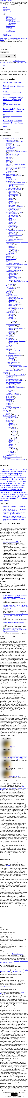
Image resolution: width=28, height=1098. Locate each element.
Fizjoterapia (12, 288)
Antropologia (12, 297)
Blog (4, 13)
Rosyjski (11, 253)
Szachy (14, 237)
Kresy (10, 198)
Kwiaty (14, 448)
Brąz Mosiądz (9, 396)
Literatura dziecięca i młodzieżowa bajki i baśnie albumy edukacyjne (16, 265)
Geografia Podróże (10, 147)
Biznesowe (12, 339)
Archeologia (12, 191)
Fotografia (11, 358)
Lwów (14, 431)
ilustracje (5, 481)
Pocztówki (8, 421)
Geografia (8, 181)
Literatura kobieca (13, 277)
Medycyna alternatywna (15, 179)
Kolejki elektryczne (14, 407)
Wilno (13, 437)
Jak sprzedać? (6, 9)
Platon (23, 487)
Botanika (11, 315)
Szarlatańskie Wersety (14, 21)
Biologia (11, 314)
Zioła (10, 290)
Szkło (13, 360)
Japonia (10, 481)
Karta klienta (9, 27)
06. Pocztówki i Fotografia (9, 416)
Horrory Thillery (13, 274)
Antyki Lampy (9, 377)
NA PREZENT (7, 36)
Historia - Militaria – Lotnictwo (14, 212)
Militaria (11, 201)
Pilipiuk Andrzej (18, 487)
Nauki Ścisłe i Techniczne (12, 324)
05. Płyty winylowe (8, 408)
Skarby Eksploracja (14, 208)
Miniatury (11, 336)
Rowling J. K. (6, 494)
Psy (13, 319)
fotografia (4, 477)
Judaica (8, 254)
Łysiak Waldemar (4, 500)
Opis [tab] (4, 65)
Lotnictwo (11, 199)
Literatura (8, 157)
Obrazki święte (10, 399)
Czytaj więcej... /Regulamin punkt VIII (14, 1096)
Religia (8, 349)
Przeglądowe (12, 205)
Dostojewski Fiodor (5, 475)
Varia (7, 172)
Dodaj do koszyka (5, 52)
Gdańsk (14, 428)
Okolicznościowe (13, 442)
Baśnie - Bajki (12, 269)
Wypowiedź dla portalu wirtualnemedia (12, 516)
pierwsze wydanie (9, 487)
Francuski (11, 246)
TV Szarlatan (9, 28)
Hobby (8, 229)
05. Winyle (5, 410)
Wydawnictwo (9, 20)
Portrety (11, 444)
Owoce (14, 449)
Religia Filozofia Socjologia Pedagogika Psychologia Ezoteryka (16, 167)
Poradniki (8, 338)
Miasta (11, 427)
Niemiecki (11, 252)
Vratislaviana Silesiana (5, 62)
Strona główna (3, 38)
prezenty (8, 865)
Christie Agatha (10, 473)
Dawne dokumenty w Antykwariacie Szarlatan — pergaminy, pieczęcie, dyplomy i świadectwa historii (15, 519)
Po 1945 (11, 203)
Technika (8, 404)
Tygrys (10, 498)
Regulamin (9, 17)
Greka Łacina (9, 148)
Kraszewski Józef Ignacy (13, 483)
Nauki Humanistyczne (11, 295)
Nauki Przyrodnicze (11, 312)
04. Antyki (5, 373)
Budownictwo (12, 326)
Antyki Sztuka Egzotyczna (12, 394)
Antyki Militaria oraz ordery (13, 379)
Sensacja (11, 284)
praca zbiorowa (14, 492)
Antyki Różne (9, 392)
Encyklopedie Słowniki (12, 145)
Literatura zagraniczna (14, 280)
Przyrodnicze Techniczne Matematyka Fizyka (14, 459)
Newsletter (9, 30)
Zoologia (11, 318)
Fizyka (11, 329)
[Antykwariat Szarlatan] (6, 0)
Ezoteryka (8, 178)
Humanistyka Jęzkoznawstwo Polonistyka (16, 151)
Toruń (13, 434)
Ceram (4, 471)
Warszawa (15, 435)
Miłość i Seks (12, 342)
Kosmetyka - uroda (11, 259)
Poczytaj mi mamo (15, 490)
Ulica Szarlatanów (10, 31)
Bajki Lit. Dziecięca (11, 140)
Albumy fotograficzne (11, 417)
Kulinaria (8, 260)
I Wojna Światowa (13, 194)
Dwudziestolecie (13, 192)
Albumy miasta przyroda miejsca (17, 182)
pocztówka (4, 489)
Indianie (11, 196)
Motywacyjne (12, 343)
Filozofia (11, 301)
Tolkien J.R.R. (5, 498)
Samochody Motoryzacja (15, 235)
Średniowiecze (13, 209)
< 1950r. (11, 363)
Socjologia (12, 311)
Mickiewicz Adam (12, 485)
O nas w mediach (10, 26)
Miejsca (11, 440)
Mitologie (8, 291)
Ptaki (13, 321)
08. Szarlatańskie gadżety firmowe (11, 457)
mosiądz (20, 485)
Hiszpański (12, 247)
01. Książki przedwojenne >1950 (11, 138)
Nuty (10, 294)
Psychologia (9, 348)
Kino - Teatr (12, 232)
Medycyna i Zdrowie (11, 287)
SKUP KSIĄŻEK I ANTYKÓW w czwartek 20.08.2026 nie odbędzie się (14, 510)
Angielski (11, 244)
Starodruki (8, 170)
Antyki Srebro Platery (11, 393)
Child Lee (8, 471)
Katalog (5, 7)
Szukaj (16, 132)
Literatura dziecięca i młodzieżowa (14, 261)
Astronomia (12, 325)
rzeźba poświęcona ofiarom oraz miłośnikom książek (14, 970)
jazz (7, 411)
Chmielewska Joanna (15, 471)
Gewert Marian (12, 477)
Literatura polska (13, 278)
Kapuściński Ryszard (17, 481)
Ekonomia (8, 144)
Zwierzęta (11, 454)
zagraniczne (9, 414)
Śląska (11, 401)
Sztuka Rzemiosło (10, 171)
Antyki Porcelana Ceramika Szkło (14, 387)
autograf (3, 469)
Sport (10, 236)
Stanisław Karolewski (17, 954)
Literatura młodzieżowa (15, 270)
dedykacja (18, 473)
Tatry (10, 451)
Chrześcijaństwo (13, 353)
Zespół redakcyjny (20, 498)
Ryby (13, 322)
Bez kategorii (6, 458)
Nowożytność (12, 202)
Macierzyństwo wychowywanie (17, 341)
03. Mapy (5, 372)
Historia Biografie (10, 150)
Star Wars (21, 496)
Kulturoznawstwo (13, 302)
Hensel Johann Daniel (22, 62)
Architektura (12, 356)
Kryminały (12, 276)
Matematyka (12, 332)
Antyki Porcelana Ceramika (13, 383)
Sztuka (11, 359)
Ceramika (11, 384)
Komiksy (8, 257)
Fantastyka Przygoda (16, 475)
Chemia (11, 317)
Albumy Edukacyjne (14, 267)
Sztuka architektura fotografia (13, 355)
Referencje (5, 34)
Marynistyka (9, 285)
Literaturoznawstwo (14, 304)
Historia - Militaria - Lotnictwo (13, 189)
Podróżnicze (12, 187)
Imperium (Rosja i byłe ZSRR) (20, 281)
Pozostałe (8, 161)
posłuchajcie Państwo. (5, 986)
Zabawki (8, 406)
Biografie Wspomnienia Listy (13, 175)
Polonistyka (12, 307)
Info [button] (4, 14)
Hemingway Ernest (5, 479)
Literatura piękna (10, 271)
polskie (8, 413)
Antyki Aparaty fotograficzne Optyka (15, 375)
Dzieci (11, 423)
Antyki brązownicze (11, 376)
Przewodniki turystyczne (15, 188)
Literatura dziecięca (14, 263)
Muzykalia (8, 293)
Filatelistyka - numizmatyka (16, 230)
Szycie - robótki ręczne (15, 239)
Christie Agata (4, 473)
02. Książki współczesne (14, 38)
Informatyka (12, 331)
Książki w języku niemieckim (13, 154)
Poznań (14, 433)
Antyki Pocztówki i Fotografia (13, 382)
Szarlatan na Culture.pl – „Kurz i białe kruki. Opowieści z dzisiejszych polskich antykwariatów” (14, 513)
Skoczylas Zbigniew (11, 496)
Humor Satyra (9, 240)
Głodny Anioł (12, 24)
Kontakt (8, 16)
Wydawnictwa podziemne (12, 370)
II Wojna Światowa (14, 195)
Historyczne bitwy (18, 479)
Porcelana (11, 386)
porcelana (3, 492)
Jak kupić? (5, 10)
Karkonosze (12, 424)
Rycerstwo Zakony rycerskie (16, 206)
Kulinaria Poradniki (11, 155)
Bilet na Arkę (12, 23)
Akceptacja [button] (14, 1094)
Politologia (12, 305)
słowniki (14, 250)
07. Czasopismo (7, 455)
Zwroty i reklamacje (11, 19)
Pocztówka (9, 420)
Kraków (11, 425)
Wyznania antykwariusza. (9, 11)
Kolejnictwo (12, 233)
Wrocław (14, 438)
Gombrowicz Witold (21, 477)
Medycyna (8, 158)
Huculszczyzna (10, 397)
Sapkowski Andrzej (15, 494)
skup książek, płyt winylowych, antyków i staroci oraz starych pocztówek (14, 788)
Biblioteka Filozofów (14, 469)
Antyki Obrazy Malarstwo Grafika (14, 380)
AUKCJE (5, 33)
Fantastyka (12, 273)
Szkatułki (8, 403)
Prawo (7, 162)
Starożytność (12, 211)
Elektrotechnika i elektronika (16, 328)
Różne (11, 334)
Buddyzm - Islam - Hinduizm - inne (18, 351)
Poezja (7, 160)
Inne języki (12, 249)
